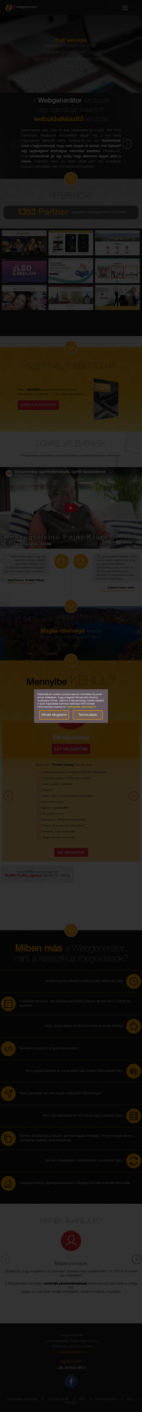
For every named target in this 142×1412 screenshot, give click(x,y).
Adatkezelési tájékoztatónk (81, 707)
